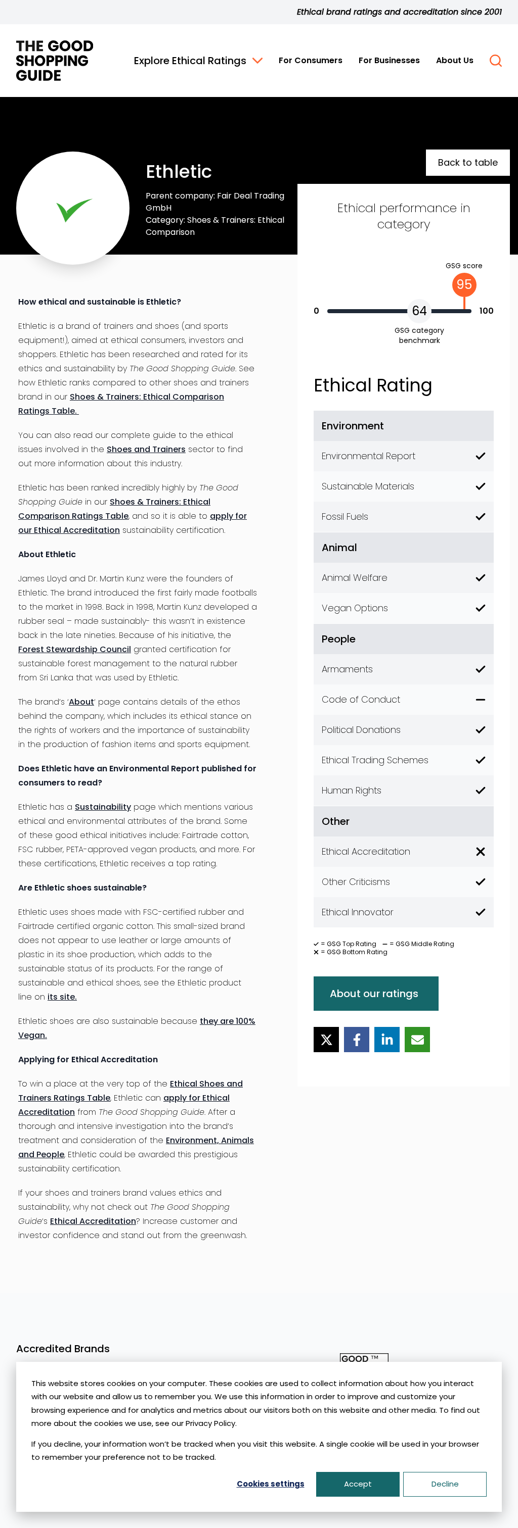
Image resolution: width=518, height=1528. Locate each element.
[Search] (496, 61)
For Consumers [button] (310, 60)
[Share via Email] (417, 1039)
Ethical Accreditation (93, 1221)
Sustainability (103, 807)
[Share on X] (326, 1039)
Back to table (468, 162)
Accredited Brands (63, 1349)
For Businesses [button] (389, 60)
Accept (358, 1483)
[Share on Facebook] (356, 1039)
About (81, 702)
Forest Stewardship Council (74, 649)
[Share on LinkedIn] (387, 1039)
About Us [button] (454, 60)
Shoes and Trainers (146, 449)
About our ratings (374, 994)
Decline (445, 1483)
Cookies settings (271, 1483)
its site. (62, 997)
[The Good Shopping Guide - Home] (54, 60)
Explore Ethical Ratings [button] (190, 61)
